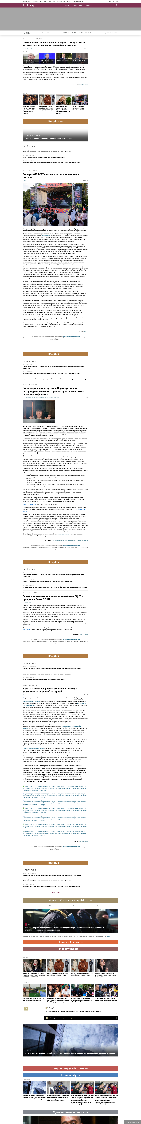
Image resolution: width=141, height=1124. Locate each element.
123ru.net (115, 1)
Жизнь (74, 5)
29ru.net (25, 51)
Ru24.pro (43, 1)
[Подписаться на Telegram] (109, 1)
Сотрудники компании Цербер (33, 748)
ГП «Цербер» (26, 695)
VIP (62, 5)
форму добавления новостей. (71, 336)
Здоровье (88, 5)
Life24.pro (35, 1)
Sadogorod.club (27, 48)
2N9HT (25, 180)
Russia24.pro (26, 1079)
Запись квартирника (30, 504)
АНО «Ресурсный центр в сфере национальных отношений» (41, 397)
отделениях (26, 630)
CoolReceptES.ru (78, 1)
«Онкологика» (45, 236)
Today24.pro (51, 1)
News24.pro (26, 1)
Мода (67, 5)
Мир (80, 5)
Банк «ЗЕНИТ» (27, 602)
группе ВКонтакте (63, 534)
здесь (108, 936)
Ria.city (69, 1)
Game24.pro (61, 1)
